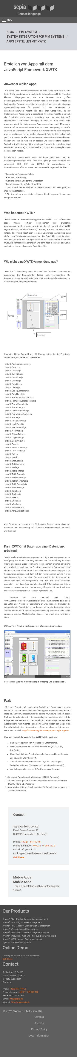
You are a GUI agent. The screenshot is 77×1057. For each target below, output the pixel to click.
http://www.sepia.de (20, 1002)
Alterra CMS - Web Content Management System (26, 932)
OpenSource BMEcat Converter (17, 942)
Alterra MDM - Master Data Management (22, 939)
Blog (10, 32)
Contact (39, 1016)
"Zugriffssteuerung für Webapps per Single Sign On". (45, 730)
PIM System (28, 32)
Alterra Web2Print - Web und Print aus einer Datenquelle (29, 936)
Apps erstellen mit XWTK (26, 41)
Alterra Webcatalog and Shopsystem (20, 929)
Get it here (8, 959)
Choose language (29, 14)
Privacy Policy (39, 1029)
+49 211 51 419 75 (30, 841)
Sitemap (39, 1023)
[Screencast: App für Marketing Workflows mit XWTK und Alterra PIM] (37, 654)
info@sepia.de (16, 999)
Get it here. (19, 857)
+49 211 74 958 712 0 (44, 845)
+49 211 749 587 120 (28, 992)
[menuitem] (29, 14)
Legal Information (39, 1035)
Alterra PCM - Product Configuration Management (26, 926)
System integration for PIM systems (35, 36)
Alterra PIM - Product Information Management (25, 919)
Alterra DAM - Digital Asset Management (22, 922)
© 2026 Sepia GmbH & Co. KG (22, 1011)
